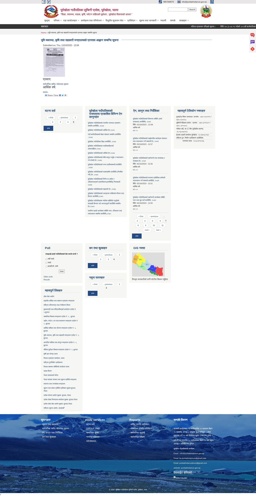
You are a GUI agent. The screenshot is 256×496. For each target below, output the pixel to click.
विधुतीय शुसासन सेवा (114, 20)
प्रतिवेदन (131, 20)
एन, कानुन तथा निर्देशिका (52, 432)
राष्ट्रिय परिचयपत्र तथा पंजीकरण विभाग (57, 305)
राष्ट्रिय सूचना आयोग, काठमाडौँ (54, 408)
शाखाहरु (183, 20)
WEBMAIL (91, 441)
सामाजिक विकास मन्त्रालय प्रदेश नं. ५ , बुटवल (59, 316)
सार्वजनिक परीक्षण (138, 437)
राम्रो (49, 262)
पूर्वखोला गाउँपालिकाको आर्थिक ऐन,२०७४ (101, 153)
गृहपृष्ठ (47, 20)
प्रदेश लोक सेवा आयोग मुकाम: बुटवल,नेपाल (58, 404)
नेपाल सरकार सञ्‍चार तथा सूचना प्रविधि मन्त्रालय (60, 379)
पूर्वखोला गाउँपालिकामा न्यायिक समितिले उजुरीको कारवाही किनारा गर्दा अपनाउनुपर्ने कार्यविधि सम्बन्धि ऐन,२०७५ (104, 203)
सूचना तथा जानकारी (147, 20)
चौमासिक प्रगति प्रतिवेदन (141, 428)
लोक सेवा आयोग (49, 296)
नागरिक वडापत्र (92, 437)
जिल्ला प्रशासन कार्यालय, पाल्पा (54, 358)
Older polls (48, 277)
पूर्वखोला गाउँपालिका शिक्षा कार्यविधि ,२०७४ (102, 141)
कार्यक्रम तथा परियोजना (91, 20)
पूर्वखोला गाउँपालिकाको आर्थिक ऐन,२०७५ (101, 130)
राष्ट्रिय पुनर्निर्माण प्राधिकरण (53, 362)
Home (43, 33)
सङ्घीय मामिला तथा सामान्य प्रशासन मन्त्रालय (59, 301)
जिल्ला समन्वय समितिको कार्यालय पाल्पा (56, 367)
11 (163, 225)
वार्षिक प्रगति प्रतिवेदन (140, 424)
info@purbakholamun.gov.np (192, 453)
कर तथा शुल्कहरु (49, 437)
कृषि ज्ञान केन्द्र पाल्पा (51, 354)
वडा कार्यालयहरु (70, 20)
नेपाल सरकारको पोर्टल (51, 375)
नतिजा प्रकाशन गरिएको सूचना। (193, 26)
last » (158, 230)
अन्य (48, 128)
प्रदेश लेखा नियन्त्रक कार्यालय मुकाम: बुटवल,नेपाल (60, 399)
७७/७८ (45, 92)
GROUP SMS (93, 428)
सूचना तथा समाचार (50, 424)
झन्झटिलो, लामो (53, 266)
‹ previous (64, 117)
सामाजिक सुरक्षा (92, 432)
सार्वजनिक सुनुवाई (138, 432)
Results (47, 280)
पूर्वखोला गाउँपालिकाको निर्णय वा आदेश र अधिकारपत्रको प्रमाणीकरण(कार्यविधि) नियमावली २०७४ (104, 182)
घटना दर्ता (90, 424)
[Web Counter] (180, 478)
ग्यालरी (163, 20)
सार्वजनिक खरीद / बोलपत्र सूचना (55, 84)
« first (51, 117)
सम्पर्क (172, 20)
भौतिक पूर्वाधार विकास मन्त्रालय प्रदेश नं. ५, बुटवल (61, 349)
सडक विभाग (48, 371)
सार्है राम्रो (51, 259)
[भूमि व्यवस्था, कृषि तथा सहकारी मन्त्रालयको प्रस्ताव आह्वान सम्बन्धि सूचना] (54, 62)
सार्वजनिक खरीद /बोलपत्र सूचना (55, 428)
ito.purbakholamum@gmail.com (192, 458)
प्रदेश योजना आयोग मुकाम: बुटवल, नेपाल (57, 395)
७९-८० (135, 130)
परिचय (56, 20)
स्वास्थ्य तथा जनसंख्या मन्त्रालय (54, 384)
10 (154, 225)
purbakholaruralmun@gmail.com (193, 463)
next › (147, 230)
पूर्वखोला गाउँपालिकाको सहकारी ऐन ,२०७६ (102, 189)
